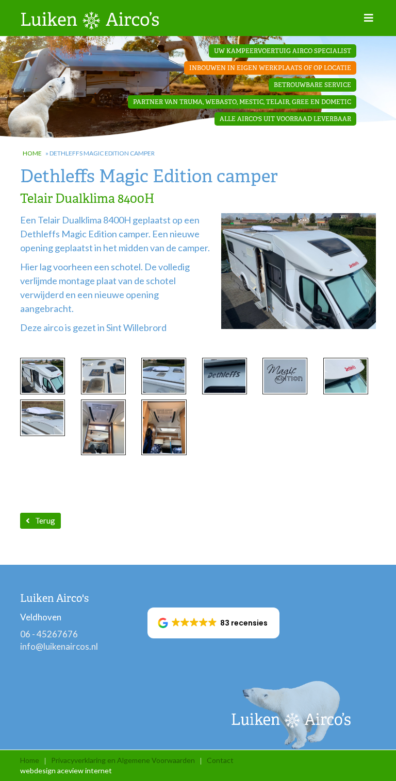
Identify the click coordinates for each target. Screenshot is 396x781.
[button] (213, 623)
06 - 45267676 (49, 634)
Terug (45, 520)
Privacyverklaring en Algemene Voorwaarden (123, 760)
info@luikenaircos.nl (59, 646)
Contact (220, 760)
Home (32, 153)
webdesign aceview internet (66, 770)
